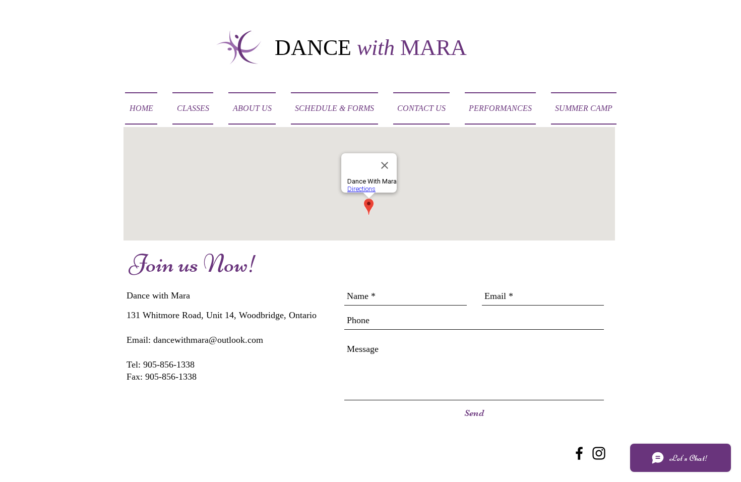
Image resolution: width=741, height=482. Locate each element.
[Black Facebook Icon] (579, 453)
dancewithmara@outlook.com (208, 340)
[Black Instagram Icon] (598, 453)
